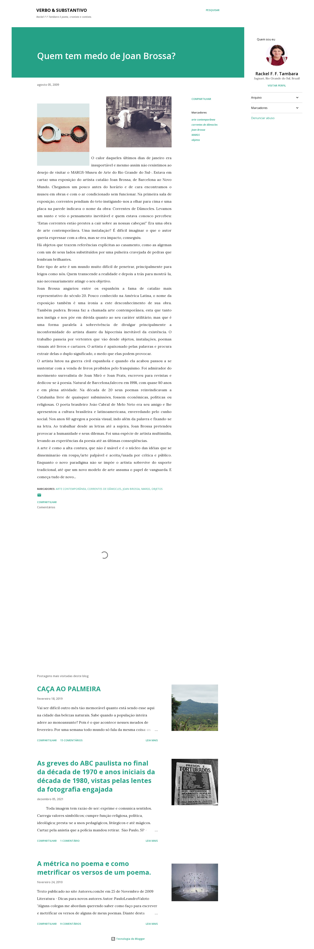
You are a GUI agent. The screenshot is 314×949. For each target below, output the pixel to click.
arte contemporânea (203, 119)
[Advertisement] (98, 628)
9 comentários (70, 923)
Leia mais (152, 740)
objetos (196, 140)
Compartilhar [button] (201, 99)
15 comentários (71, 740)
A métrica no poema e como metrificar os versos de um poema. (94, 868)
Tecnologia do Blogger (130, 938)
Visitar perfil (277, 85)
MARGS (196, 135)
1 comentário (70, 840)
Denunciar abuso (263, 118)
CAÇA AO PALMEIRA (69, 688)
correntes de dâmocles (205, 124)
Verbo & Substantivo (61, 10)
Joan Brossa (198, 129)
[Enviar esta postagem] (39, 496)
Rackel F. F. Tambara (276, 74)
